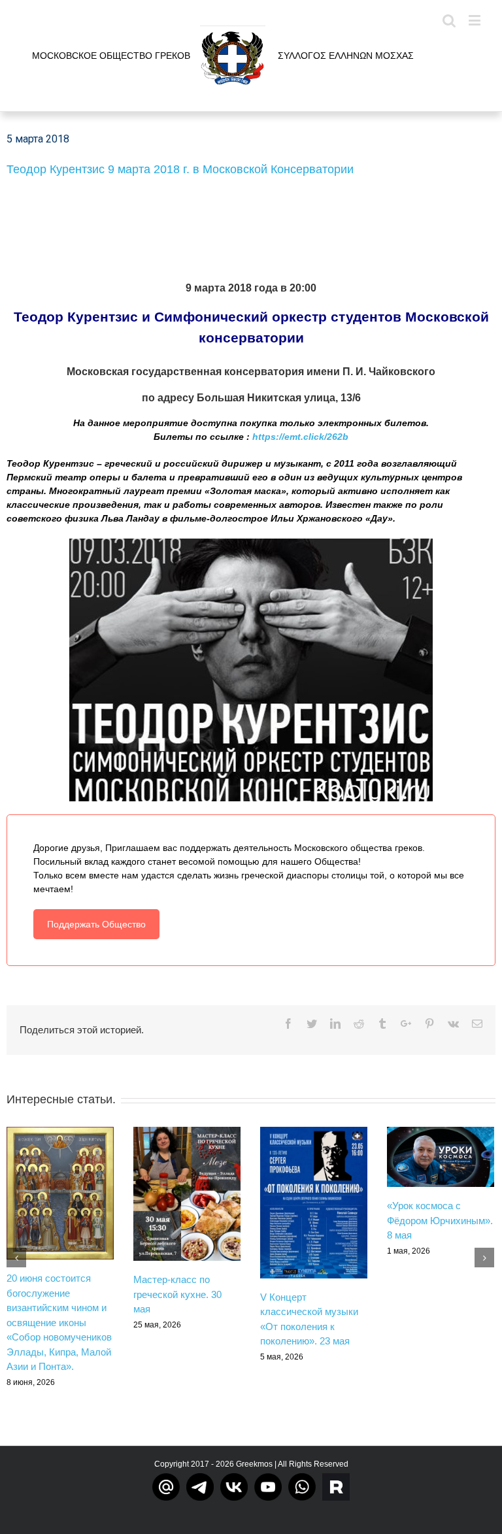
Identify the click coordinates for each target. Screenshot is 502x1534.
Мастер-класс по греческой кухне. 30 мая (177, 1294)
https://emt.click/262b (300, 436)
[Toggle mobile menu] (475, 20)
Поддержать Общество (96, 924)
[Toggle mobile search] (449, 20)
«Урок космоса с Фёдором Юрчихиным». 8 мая (440, 1220)
